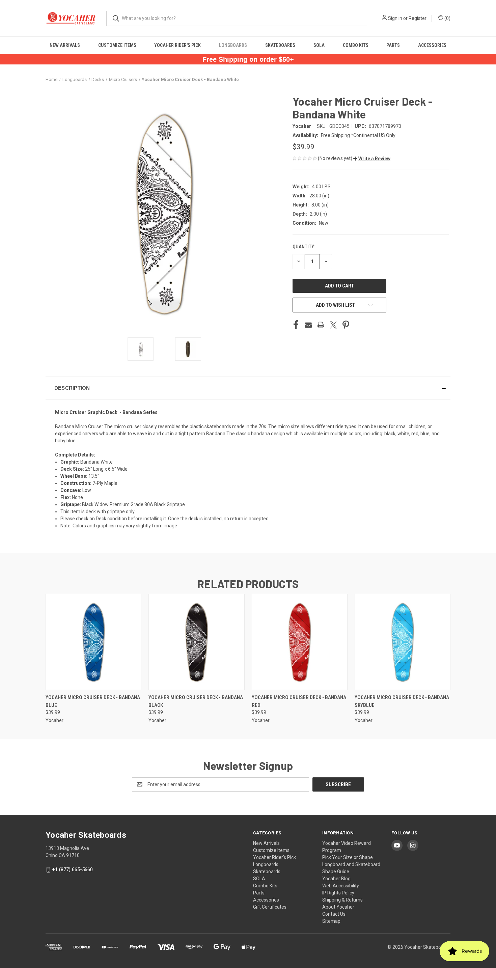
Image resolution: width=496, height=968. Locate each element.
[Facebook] (296, 325)
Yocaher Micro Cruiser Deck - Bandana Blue (93, 701)
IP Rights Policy (338, 892)
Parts (393, 45)
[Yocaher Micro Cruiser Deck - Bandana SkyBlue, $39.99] (402, 642)
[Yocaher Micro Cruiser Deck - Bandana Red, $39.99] (299, 642)
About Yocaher (338, 907)
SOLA (319, 45)
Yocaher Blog (336, 878)
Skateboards (280, 45)
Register (417, 18)
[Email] (308, 325)
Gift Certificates (269, 907)
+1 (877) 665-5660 (72, 869)
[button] (371, 158)
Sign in (395, 18)
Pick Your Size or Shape (347, 857)
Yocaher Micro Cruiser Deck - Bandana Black (195, 701)
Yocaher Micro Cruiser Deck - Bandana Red (299, 701)
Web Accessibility (340, 885)
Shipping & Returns (342, 900)
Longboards (233, 45)
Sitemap (331, 921)
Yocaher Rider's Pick (177, 45)
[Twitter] (333, 325)
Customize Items (117, 45)
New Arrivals (65, 45)
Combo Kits (355, 45)
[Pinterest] (345, 325)
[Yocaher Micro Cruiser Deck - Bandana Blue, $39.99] (93, 642)
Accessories (432, 45)
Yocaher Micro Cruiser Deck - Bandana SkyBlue (402, 701)
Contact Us (334, 914)
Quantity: (304, 246)
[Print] (321, 325)
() (446, 18)
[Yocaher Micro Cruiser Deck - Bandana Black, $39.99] (196, 642)
